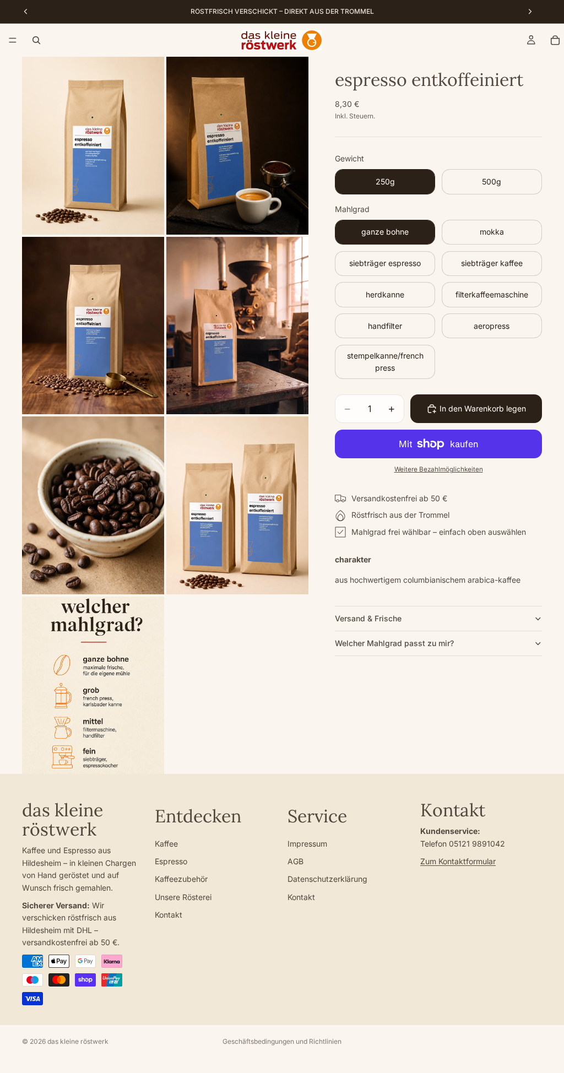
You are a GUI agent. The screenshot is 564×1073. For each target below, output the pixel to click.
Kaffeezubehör (181, 879)
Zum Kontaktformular (458, 861)
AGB (295, 861)
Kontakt (168, 914)
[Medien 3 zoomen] (93, 326)
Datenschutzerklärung (327, 879)
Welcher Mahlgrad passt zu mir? (394, 643)
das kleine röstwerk (78, 1041)
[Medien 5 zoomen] (93, 505)
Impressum (307, 843)
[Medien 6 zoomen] (237, 505)
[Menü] (12, 40)
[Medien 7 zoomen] (93, 685)
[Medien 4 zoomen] (237, 326)
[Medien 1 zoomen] (93, 146)
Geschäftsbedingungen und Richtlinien (282, 1041)
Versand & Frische (368, 618)
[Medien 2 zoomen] (237, 146)
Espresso (171, 861)
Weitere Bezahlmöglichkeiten (438, 469)
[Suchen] (36, 40)
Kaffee (166, 843)
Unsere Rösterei (183, 897)
